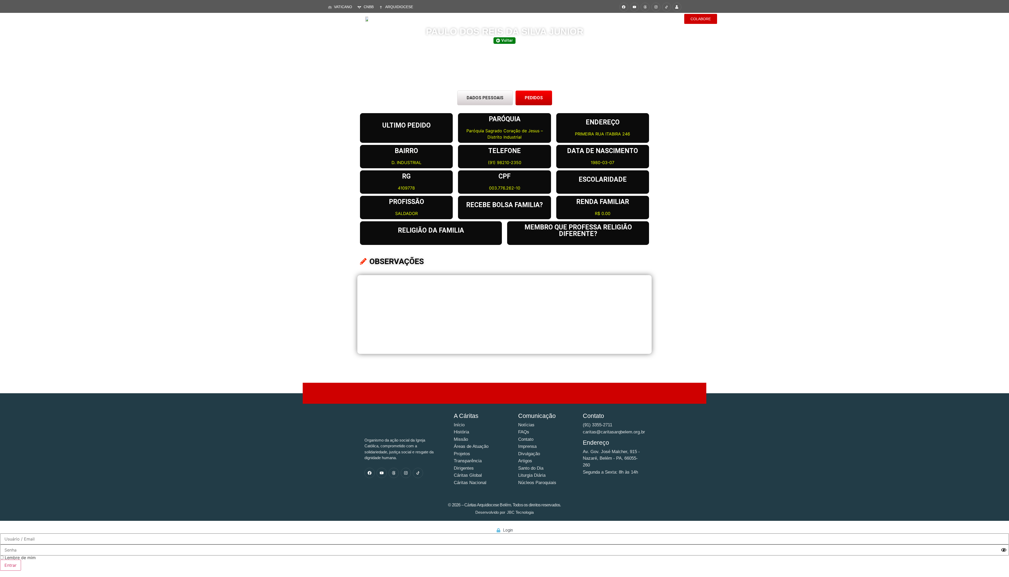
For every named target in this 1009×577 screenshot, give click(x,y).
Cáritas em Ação (537, 19)
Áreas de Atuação (493, 19)
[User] (676, 7)
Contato (662, 19)
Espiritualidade (578, 19)
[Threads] (645, 7)
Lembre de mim (19, 557)
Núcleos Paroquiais (624, 19)
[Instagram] (655, 7)
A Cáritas (457, 19)
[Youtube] (634, 7)
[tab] (485, 98)
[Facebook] (623, 7)
